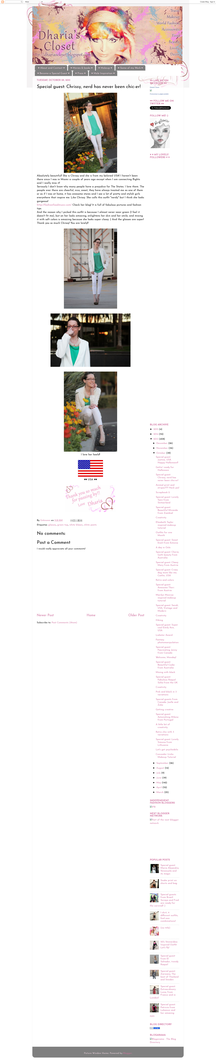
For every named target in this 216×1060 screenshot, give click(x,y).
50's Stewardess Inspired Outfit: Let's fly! (169, 945)
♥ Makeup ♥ (105, 68)
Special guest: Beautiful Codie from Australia (165, 665)
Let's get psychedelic (167, 750)
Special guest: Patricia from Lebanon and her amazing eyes (163, 1010)
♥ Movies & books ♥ (81, 68)
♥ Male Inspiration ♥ (103, 73)
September (162, 763)
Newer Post (45, 615)
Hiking (159, 620)
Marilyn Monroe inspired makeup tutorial (166, 598)
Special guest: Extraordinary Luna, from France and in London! (163, 992)
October (161, 453)
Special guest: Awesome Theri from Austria (165, 588)
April (159, 787)
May (159, 783)
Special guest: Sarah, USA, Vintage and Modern (167, 608)
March (160, 792)
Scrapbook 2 (163, 492)
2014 (156, 434)
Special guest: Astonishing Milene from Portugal (167, 717)
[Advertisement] (160, 221)
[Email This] (71, 520)
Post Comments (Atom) (64, 622)
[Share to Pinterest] (81, 520)
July (158, 773)
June (159, 778)
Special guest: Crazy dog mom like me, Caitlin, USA (167, 573)
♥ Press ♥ (80, 73)
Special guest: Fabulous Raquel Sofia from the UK (167, 680)
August (160, 768)
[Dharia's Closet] (151, 90)
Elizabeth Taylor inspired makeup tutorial (166, 525)
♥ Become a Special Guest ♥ (53, 73)
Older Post (136, 615)
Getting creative (164, 709)
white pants (90, 525)
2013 (156, 439)
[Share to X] (76, 520)
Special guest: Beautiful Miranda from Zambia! (167, 510)
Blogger (127, 1053)
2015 (156, 429)
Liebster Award (164, 635)
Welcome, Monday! (166, 657)
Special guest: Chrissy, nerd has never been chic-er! (167, 478)
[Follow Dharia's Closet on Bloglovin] (160, 147)
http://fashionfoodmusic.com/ (54, 205)
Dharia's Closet (154, 87)
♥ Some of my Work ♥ (130, 68)
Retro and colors (165, 580)
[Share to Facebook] (79, 520)
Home (91, 615)
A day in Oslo (163, 547)
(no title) (165, 928)
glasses (52, 525)
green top (62, 525)
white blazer (76, 525)
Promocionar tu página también (159, 94)
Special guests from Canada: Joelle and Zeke (167, 702)
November (162, 448)
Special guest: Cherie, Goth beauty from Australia (167, 555)
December (162, 443)
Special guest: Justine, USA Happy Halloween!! (167, 460)
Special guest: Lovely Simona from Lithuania (167, 742)
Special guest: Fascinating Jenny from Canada (166, 650)
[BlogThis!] (74, 520)
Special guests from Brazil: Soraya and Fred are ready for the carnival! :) (164, 900)
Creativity (161, 517)
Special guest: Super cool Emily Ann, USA (167, 628)
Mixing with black (165, 672)
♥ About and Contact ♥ (51, 68)
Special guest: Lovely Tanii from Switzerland (167, 500)
